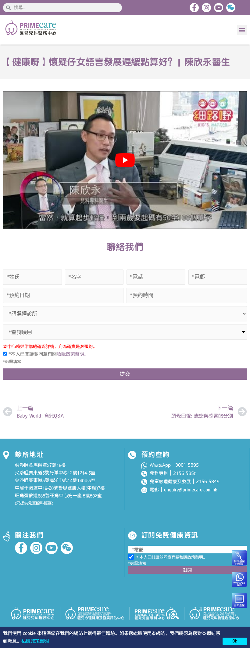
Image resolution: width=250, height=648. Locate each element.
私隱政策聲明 (35, 641)
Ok (234, 641)
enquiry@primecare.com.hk (190, 490)
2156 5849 (208, 481)
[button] (242, 30)
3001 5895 (187, 465)
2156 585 (183, 473)
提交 (125, 374)
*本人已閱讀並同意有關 (48, 354)
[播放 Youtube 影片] (125, 160)
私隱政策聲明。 (73, 354)
